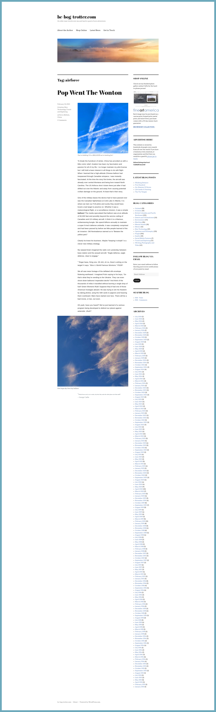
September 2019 (141, 505)
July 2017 (138, 565)
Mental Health (140, 224)
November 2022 (140, 418)
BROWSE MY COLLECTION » (144, 127)
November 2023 (140, 390)
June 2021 (138, 457)
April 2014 (139, 654)
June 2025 (138, 346)
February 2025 (140, 356)
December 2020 (140, 471)
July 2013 (138, 675)
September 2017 (141, 560)
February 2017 (140, 576)
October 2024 (140, 365)
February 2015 (140, 631)
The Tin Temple (141, 192)
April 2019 (139, 516)
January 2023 (140, 413)
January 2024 (140, 385)
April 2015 (138, 627)
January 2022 (140, 441)
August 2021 (139, 452)
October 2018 (140, 530)
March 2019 (139, 519)
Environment (140, 220)
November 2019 (140, 500)
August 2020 (139, 480)
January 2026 (140, 330)
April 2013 (139, 682)
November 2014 (140, 638)
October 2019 (140, 503)
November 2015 (140, 611)
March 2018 (139, 546)
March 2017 (139, 574)
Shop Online (81, 30)
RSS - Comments (141, 300)
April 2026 (139, 323)
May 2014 (138, 652)
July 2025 (138, 344)
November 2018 (140, 528)
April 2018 (139, 544)
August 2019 (139, 507)
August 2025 (139, 342)
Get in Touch (109, 30)
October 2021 (140, 448)
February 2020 (140, 494)
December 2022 (140, 415)
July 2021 (138, 454)
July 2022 (138, 427)
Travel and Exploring (142, 240)
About (75, 702)
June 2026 (138, 319)
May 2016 (138, 597)
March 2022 (139, 436)
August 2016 (139, 590)
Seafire (137, 236)
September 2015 (141, 615)
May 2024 (138, 376)
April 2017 (139, 572)
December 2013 (140, 664)
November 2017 (140, 556)
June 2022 (138, 429)
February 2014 (140, 659)
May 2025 (138, 349)
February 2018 (140, 549)
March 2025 (139, 353)
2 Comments (61, 120)
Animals (138, 208)
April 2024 (139, 379)
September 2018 (141, 533)
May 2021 (138, 459)
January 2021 (139, 468)
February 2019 (140, 521)
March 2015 (139, 629)
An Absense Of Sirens (143, 187)
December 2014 (140, 636)
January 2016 (139, 606)
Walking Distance (141, 183)
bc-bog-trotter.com (76, 17)
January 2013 (139, 687)
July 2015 (138, 620)
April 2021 (139, 461)
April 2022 (139, 434)
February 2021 (140, 466)
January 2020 (140, 496)
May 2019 (138, 514)
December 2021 (140, 443)
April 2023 (139, 406)
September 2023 (141, 395)
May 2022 (138, 431)
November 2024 (141, 362)
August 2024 (139, 369)
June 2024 (138, 374)
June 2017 (138, 567)
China (59, 117)
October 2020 (140, 475)
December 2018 (140, 526)
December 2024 (140, 360)
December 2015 (140, 608)
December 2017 (140, 553)
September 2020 (141, 477)
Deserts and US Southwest (144, 217)
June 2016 (138, 595)
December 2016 (140, 581)
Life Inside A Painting (143, 189)
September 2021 (141, 450)
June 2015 (138, 622)
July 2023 (138, 399)
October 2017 (140, 558)
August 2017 (139, 562)
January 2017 (139, 579)
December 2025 (140, 333)
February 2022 (140, 438)
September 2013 (141, 670)
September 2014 (141, 643)
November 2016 (140, 583)
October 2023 (140, 392)
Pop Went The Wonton (89, 92)
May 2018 (138, 542)
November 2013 (140, 666)
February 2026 (140, 328)
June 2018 (138, 539)
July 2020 (138, 482)
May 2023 (138, 404)
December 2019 (140, 498)
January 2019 (139, 523)
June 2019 (138, 512)
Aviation (60, 107)
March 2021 (139, 464)
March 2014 (139, 657)
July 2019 (138, 510)
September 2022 (141, 422)
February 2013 (140, 684)
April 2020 (139, 489)
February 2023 (140, 411)
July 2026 (138, 316)
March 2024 (139, 381)
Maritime (138, 222)
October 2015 (139, 613)
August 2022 (139, 425)
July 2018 (138, 537)
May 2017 (138, 569)
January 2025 (139, 358)
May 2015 (138, 624)
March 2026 (139, 326)
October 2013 (140, 668)
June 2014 (138, 650)
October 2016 (140, 585)
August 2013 (139, 673)
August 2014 (139, 645)
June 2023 (138, 402)
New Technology (141, 229)
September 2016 (141, 588)
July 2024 (138, 372)
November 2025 (140, 335)
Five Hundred (140, 185)
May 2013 (138, 680)
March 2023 (139, 408)
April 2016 (139, 599)
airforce (60, 115)
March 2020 (139, 491)
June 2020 (138, 484)
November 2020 (141, 473)
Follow (136, 280)
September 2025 (141, 339)
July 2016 (138, 592)
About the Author (65, 30)
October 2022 (140, 420)
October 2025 (140, 337)
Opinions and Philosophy (144, 231)
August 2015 (139, 618)
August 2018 (139, 535)
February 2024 (140, 383)
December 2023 (140, 388)
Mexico (137, 227)
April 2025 (139, 351)
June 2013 (138, 677)
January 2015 (139, 634)
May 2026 (138, 321)
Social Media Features (143, 238)
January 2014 (139, 661)
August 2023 (139, 397)
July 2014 (138, 647)
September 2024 (141, 367)
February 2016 (140, 604)
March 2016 (139, 602)
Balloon (66, 115)
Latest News (95, 30)
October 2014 (140, 641)
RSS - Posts (139, 298)
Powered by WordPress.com (90, 702)
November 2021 (140, 445)
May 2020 (138, 487)
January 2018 (139, 551)
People (137, 233)
